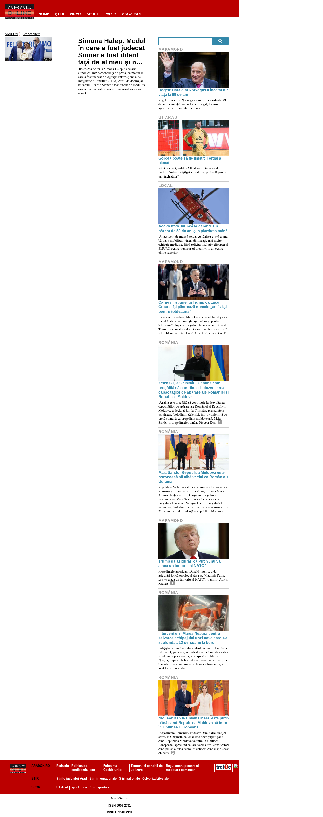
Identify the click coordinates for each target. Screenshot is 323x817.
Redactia (62, 766)
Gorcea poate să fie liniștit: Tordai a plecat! (189, 160)
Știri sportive (99, 787)
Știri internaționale (103, 778)
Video (75, 14)
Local (165, 186)
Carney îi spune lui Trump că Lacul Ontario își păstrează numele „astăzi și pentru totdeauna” (192, 306)
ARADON (11, 34)
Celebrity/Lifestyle (155, 778)
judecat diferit (31, 34)
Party (110, 14)
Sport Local (79, 787)
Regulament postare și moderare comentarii (182, 768)
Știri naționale (129, 778)
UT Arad (167, 117)
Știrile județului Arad (71, 778)
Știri (35, 778)
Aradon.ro (40, 766)
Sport (93, 14)
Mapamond (170, 49)
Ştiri (59, 14)
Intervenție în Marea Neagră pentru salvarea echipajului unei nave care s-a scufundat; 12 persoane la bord (193, 637)
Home (44, 14)
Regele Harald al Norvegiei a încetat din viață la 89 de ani (193, 92)
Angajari (131, 14)
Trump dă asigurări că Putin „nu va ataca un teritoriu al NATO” (189, 563)
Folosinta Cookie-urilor (112, 768)
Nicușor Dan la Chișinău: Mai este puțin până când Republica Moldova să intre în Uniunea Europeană (193, 722)
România (168, 343)
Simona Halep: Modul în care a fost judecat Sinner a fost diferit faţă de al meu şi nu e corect (112, 51)
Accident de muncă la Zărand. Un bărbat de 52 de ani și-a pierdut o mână (193, 228)
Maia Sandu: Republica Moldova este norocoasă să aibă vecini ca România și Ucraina (193, 477)
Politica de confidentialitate (83, 768)
